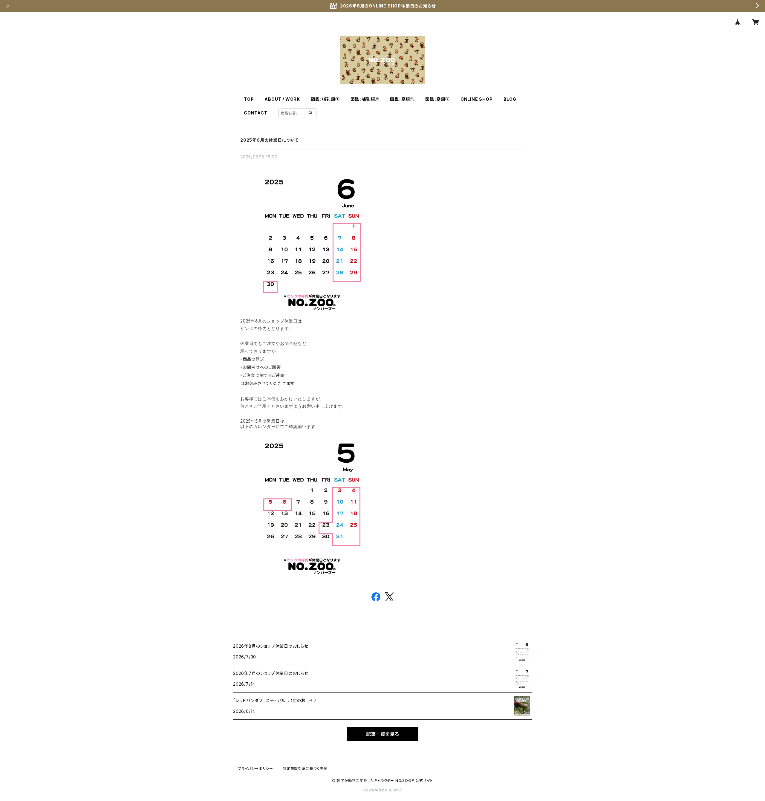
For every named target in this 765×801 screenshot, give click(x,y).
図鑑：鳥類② (437, 99)
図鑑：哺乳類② (365, 99)
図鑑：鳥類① (402, 99)
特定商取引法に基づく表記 (305, 768)
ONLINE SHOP (476, 99)
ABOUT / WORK (282, 99)
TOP (249, 99)
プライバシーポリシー (255, 768)
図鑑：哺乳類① (325, 99)
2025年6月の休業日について (269, 140)
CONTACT (255, 112)
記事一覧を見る (382, 734)
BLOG (510, 99)
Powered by (375, 790)
